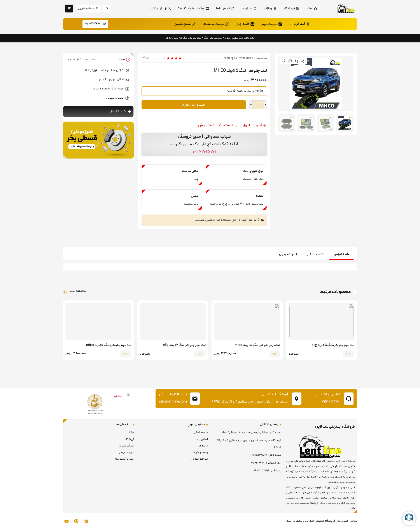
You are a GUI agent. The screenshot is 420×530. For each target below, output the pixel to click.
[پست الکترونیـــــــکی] (195, 398)
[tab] (341, 254)
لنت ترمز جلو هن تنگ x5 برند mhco (257, 345)
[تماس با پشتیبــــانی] (349, 398)
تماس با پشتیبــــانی (327, 394)
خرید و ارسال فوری (193, 104)
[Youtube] (66, 521)
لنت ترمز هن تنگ (212, 38)
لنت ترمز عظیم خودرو (236, 38)
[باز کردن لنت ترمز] (291, 24)
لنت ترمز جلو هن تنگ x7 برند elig (184, 345)
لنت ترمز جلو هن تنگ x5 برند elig (333, 345)
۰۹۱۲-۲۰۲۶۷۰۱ (204, 151)
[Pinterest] (76, 521)
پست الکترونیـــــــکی (173, 394)
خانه (252, 38)
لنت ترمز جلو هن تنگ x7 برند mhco (108, 345)
